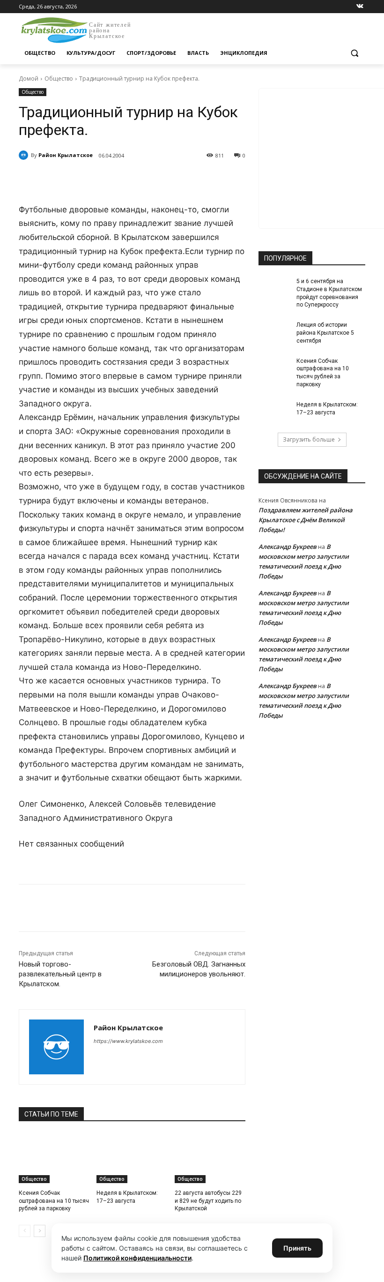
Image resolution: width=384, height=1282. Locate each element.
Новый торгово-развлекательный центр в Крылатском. (60, 974)
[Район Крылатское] (25, 155)
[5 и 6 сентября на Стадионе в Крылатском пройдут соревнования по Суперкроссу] (274, 288)
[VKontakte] (359, 6)
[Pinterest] (169, 179)
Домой (28, 78)
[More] (191, 179)
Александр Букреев (287, 546)
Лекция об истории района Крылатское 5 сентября (325, 333)
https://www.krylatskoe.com (128, 1041)
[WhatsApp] (148, 179)
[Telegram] (126, 179)
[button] (354, 53)
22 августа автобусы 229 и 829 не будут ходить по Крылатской (208, 1201)
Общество (58, 78)
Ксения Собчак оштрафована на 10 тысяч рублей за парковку (54, 1201)
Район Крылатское (65, 154)
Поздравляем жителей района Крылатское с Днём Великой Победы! (305, 520)
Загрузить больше (309, 439)
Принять (297, 1248)
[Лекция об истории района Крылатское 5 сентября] (274, 332)
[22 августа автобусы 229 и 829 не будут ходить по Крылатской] (210, 1158)
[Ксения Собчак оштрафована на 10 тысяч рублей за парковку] (54, 1158)
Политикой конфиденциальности (137, 1258)
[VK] (105, 179)
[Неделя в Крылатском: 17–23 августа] (131, 1158)
